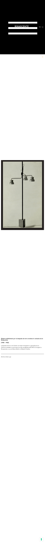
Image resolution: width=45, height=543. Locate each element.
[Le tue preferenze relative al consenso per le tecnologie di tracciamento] (41, 539)
